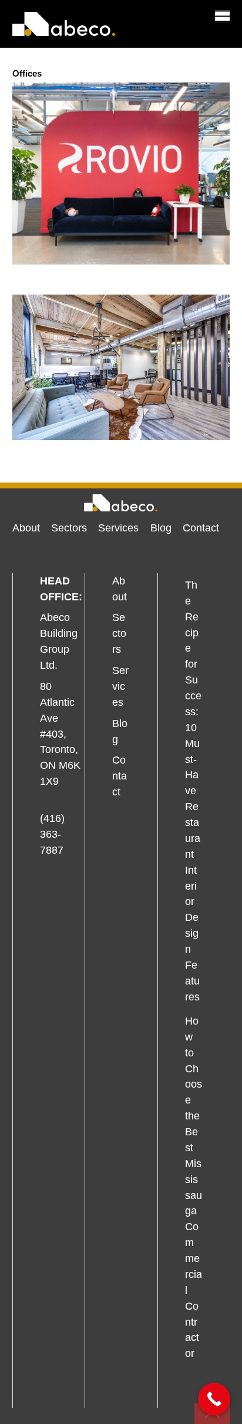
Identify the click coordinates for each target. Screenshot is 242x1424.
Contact (201, 528)
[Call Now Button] (214, 1399)
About (26, 528)
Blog (161, 528)
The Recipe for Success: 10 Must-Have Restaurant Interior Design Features (193, 791)
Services (118, 528)
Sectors (69, 528)
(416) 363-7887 (52, 834)
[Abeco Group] (63, 30)
